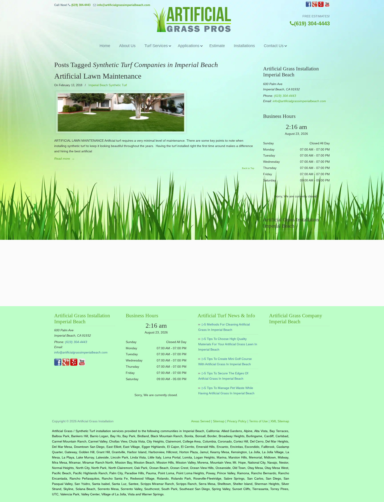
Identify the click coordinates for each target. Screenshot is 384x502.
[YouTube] (327, 6)
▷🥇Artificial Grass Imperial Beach (192, 19)
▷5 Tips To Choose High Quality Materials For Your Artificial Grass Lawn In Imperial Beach (227, 344)
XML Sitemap (279, 421)
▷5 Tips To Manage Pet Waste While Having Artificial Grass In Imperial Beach (226, 390)
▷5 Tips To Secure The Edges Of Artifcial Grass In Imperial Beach (223, 375)
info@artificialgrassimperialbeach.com (123, 5)
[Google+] (314, 6)
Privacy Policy (236, 421)
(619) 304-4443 (80, 5)
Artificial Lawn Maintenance (97, 76)
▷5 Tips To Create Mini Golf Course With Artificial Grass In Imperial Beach (225, 361)
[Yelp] (321, 6)
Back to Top (248, 168)
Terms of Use (258, 421)
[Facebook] (308, 6)
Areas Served (200, 421)
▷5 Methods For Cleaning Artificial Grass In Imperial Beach (224, 327)
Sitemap (218, 421)
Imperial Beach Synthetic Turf (107, 85)
